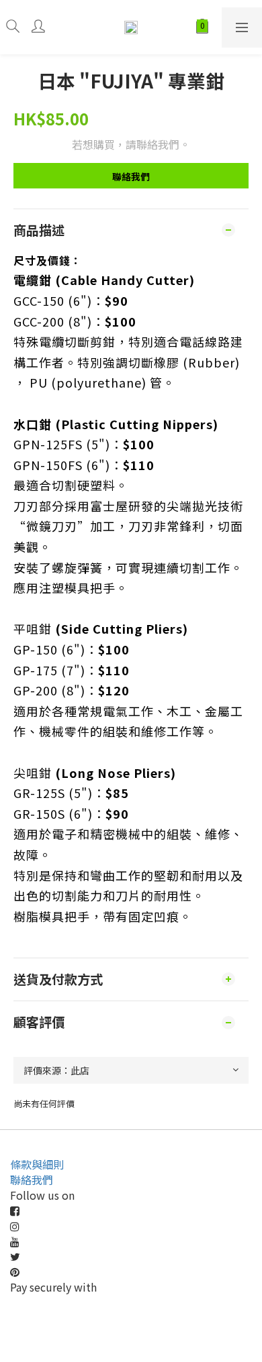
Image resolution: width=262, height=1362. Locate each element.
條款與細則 (37, 1164)
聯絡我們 (131, 176)
